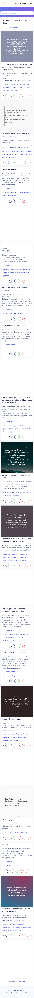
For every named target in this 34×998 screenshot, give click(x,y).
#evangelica (18, 927)
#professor (20, 832)
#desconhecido (12, 192)
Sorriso (5, 844)
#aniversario (13, 269)
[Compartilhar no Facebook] (10, 95)
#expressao (23, 560)
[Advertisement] (17, 224)
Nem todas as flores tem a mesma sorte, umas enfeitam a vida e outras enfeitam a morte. (17, 400)
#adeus (10, 426)
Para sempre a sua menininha (14, 652)
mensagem (24, 3)
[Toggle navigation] (4, 3)
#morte (14, 87)
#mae (29, 634)
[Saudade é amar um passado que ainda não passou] (17, 116)
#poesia (17, 429)
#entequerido (12, 195)
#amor (19, 87)
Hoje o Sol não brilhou (11, 169)
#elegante (23, 554)
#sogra (4, 273)
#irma (9, 495)
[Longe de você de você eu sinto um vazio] (17, 457)
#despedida (6, 349)
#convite (12, 737)
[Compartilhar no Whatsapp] (14, 95)
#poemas (28, 154)
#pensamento (14, 740)
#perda (4, 195)
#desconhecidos (26, 429)
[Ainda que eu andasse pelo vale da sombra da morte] (17, 891)
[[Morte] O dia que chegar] (17, 701)
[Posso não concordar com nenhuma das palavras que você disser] (17, 521)
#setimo (16, 634)
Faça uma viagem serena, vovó (14, 325)
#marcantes (6, 557)
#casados (19, 734)
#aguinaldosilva (26, 151)
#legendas (15, 676)
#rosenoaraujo (11, 832)
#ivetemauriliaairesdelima (16, 273)
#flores (11, 429)
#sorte (4, 426)
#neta (28, 273)
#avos (12, 640)
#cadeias (14, 557)
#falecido (5, 154)
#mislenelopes (18, 313)
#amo (4, 865)
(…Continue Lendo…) (9, 188)
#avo (4, 192)
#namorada (27, 269)
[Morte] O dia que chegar (12, 719)
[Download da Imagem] (24, 95)
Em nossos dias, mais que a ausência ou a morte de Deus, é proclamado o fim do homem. (17, 66)
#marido (26, 84)
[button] (29, 95)
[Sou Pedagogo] (17, 802)
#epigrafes (5, 560)
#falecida (23, 634)
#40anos (19, 737)
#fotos (4, 676)
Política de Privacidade (22, 993)
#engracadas (14, 560)
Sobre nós (9, 993)
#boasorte (5, 432)
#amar (4, 151)
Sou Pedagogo (7, 819)
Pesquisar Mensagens (12, 27)
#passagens (27, 927)
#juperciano (27, 492)
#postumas (6, 554)
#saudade (12, 84)
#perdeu (19, 84)
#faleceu (10, 151)
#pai (12, 927)
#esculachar (20, 154)
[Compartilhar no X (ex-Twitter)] (5, 95)
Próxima (22, 982)
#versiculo (13, 930)
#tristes (20, 557)
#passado (12, 154)
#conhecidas (6, 87)
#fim (4, 90)
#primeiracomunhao (13, 90)
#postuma (26, 734)
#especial (17, 151)
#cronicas (5, 313)
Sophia (4, 244)
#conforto (12, 924)
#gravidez (13, 432)
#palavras (5, 737)
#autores (23, 426)
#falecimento (15, 554)
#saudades (26, 87)
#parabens (5, 276)
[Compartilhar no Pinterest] (19, 95)
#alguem (5, 84)
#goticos (5, 429)
